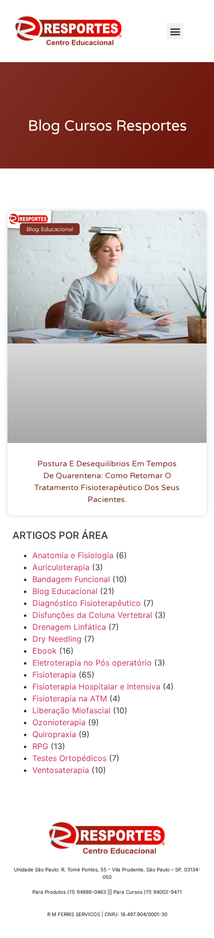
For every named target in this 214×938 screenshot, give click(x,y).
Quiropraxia (54, 734)
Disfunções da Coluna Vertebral (92, 615)
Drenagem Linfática (69, 627)
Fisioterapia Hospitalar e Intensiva (96, 686)
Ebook (44, 651)
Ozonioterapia (59, 722)
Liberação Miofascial (71, 710)
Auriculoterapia (61, 567)
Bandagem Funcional (71, 579)
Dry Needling (57, 639)
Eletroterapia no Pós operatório (92, 663)
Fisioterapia (54, 675)
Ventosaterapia (60, 770)
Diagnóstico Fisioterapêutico (86, 603)
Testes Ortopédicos (69, 758)
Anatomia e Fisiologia (72, 555)
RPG (40, 746)
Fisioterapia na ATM (69, 698)
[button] (175, 31)
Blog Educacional (65, 591)
